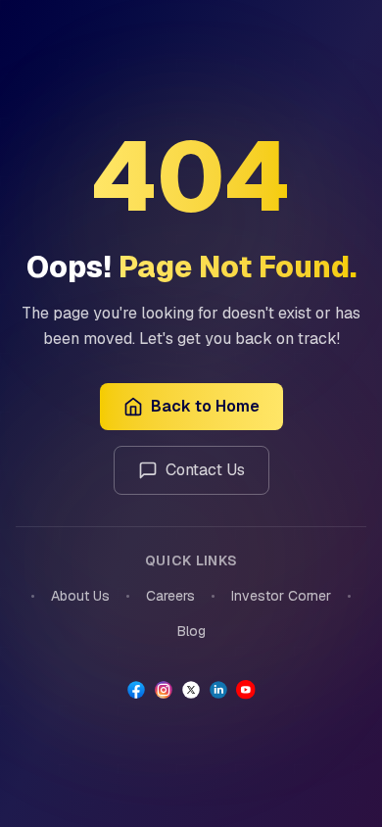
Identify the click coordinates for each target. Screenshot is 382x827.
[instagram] (163, 690)
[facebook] (136, 690)
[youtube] (246, 690)
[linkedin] (218, 690)
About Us (80, 596)
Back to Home (205, 406)
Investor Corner (281, 596)
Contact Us (205, 470)
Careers (170, 596)
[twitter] (191, 690)
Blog (191, 631)
